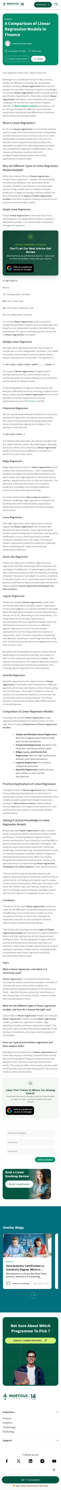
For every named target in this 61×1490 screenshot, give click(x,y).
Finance (7, 1418)
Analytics (8, 1422)
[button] (34, 1295)
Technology (9, 1427)
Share (40, 58)
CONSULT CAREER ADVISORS (27, 1340)
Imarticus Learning (22, 43)
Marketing (8, 1431)
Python (32, 401)
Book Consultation (19, 1184)
